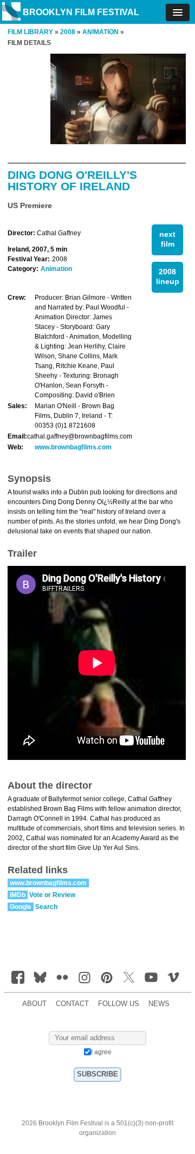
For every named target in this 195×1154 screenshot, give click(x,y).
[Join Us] (17, 977)
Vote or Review (52, 895)
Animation (56, 269)
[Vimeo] (173, 977)
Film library (30, 32)
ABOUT (34, 1004)
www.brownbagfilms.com (73, 447)
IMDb (17, 895)
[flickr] (62, 977)
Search (46, 907)
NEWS (159, 1004)
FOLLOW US (118, 1004)
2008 (67, 32)
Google (20, 907)
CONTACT (72, 1004)
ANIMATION (100, 32)
